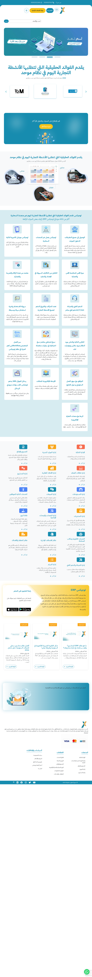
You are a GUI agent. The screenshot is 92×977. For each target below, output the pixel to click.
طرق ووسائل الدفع (37, 762)
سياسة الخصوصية (38, 755)
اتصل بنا (49, 10)
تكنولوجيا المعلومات (59, 771)
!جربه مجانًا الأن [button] (46, 126)
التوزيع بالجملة (60, 761)
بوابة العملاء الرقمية (37, 10)
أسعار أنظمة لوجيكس (37, 765)
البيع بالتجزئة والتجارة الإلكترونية (56, 767)
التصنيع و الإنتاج (81, 766)
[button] (68, 666)
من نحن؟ (58, 2)
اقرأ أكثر (34, 121)
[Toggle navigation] (26, 10)
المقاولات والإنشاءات (59, 774)
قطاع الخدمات (60, 757)
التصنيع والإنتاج (60, 764)
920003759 (48, 2)
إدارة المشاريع (82, 773)
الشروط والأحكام (38, 759)
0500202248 (35, 2)
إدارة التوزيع (82, 769)
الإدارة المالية (82, 757)
